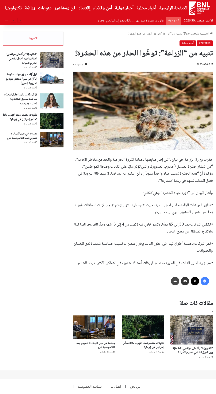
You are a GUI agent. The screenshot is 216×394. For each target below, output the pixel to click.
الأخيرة (33, 38)
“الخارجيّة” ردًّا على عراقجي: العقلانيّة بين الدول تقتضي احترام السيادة (193, 350)
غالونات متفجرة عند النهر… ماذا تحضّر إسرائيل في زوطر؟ (143, 345)
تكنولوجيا (13, 8)
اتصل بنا (116, 386)
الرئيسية (205, 34)
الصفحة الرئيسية (173, 8)
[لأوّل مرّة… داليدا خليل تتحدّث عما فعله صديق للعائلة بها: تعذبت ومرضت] (51, 100)
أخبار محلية (146, 8)
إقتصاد (84, 8)
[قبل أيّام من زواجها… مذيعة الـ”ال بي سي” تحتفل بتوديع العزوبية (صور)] (51, 78)
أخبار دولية (124, 8)
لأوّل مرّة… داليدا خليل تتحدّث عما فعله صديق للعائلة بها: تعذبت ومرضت (20, 99)
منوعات (44, 8)
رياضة (30, 8)
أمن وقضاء (102, 8)
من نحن (135, 386)
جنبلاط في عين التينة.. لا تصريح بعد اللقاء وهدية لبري (95, 345)
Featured (191, 34)
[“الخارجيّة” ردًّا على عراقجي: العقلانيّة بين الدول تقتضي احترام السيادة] (191, 330)
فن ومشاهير (65, 8)
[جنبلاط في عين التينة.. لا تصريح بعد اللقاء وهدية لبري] (94, 327)
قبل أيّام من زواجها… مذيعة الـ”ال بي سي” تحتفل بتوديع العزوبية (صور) (21, 79)
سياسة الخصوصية (90, 386)
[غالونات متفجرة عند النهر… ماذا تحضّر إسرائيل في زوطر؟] (143, 327)
